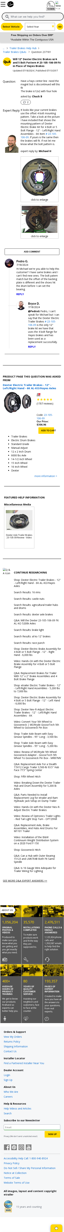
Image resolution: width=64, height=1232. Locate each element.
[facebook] (7, 1147)
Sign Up (8, 1080)
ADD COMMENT (32, 251)
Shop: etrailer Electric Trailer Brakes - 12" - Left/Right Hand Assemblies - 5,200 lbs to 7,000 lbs (37, 688)
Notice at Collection (15, 1173)
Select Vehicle (11, 26)
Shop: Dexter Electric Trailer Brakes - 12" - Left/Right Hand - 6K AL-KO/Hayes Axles (37, 582)
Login (7, 1075)
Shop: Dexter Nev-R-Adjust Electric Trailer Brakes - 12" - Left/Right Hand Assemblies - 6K (35, 712)
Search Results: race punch (29, 643)
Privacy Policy (11, 1163)
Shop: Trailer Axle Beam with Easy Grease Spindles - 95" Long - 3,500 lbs (36, 735)
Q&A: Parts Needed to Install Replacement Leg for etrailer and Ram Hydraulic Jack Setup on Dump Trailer (36, 797)
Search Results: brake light (29, 630)
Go (60, 27)
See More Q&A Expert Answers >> (25, 880)
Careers (8, 1096)
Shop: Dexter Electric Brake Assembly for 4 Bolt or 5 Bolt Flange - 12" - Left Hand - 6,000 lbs (37, 700)
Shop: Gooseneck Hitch (27, 849)
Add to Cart (47, 430)
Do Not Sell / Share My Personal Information (29, 1168)
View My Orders (13, 1036)
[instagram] (21, 1147)
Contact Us (10, 1051)
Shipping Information (16, 1046)
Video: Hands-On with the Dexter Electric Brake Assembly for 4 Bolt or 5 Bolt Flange (37, 664)
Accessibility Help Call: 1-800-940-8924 (26, 1158)
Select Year (33, 26)
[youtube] (29, 1147)
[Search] (7, 16)
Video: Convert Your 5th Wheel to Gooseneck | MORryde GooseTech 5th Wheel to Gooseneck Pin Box (36, 724)
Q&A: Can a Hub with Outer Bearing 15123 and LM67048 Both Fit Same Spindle (34, 858)
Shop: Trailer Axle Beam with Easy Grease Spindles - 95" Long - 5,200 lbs (36, 745)
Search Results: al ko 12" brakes (32, 636)
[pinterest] (14, 1147)
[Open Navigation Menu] (3, 3)
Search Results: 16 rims (27, 592)
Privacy (6, 1136)
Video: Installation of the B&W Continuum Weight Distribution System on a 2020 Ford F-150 (36, 840)
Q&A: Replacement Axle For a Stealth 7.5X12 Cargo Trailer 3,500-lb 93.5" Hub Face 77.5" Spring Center (36, 767)
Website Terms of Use (17, 1182)
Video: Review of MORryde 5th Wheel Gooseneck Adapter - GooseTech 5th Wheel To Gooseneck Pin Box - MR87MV (37, 754)
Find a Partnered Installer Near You (24, 1063)
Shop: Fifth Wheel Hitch (27, 776)
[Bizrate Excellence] (8, 1206)
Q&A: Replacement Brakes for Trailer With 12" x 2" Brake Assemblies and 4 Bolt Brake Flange (35, 676)
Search (8, 1113)
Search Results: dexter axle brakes (33, 614)
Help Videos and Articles (17, 1108)
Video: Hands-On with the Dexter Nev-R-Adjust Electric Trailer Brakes (37, 809)
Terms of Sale (12, 1177)
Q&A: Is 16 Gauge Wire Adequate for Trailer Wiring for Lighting (35, 870)
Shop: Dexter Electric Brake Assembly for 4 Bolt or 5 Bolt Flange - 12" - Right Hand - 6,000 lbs (37, 651)
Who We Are (11, 1091)
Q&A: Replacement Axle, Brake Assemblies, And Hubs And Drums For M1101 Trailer (36, 828)
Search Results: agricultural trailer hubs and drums (36, 606)
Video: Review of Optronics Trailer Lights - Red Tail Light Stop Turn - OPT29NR (37, 818)
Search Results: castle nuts (29, 598)
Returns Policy (12, 1041)
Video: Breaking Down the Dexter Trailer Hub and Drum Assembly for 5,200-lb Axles (37, 785)
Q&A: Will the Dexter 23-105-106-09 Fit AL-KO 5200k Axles (36, 622)
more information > (45, 476)
